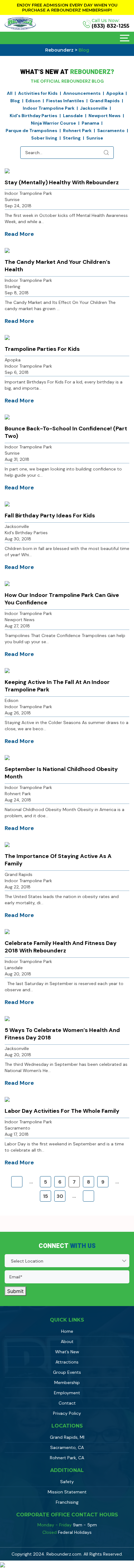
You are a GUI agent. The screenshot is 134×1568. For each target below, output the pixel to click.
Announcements (82, 93)
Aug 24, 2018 (18, 800)
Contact (67, 1403)
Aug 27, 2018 (17, 626)
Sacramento (111, 130)
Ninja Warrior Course (53, 123)
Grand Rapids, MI (67, 1437)
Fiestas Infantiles (65, 100)
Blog (15, 100)
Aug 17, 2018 (17, 1134)
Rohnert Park (77, 130)
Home (67, 1331)
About (67, 1341)
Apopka (114, 93)
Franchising (67, 1502)
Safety (67, 1481)
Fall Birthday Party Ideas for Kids (50, 515)
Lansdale (73, 115)
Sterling (72, 138)
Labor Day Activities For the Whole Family (62, 1111)
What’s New (67, 1352)
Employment (67, 1393)
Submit (15, 1291)
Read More (19, 234)
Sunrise (94, 138)
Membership (67, 1382)
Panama (90, 123)
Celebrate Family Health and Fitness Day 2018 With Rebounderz (61, 946)
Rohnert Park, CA (67, 1457)
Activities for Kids (38, 93)
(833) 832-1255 (110, 26)
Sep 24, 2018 (18, 206)
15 (45, 1196)
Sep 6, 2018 (17, 372)
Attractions (67, 1362)
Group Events (67, 1372)
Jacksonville (94, 108)
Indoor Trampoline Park (48, 108)
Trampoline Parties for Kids (42, 349)
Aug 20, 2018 (18, 974)
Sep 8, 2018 (17, 293)
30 (60, 1196)
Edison (33, 100)
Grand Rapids (105, 100)
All (9, 93)
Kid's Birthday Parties (33, 115)
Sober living (44, 138)
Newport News (105, 115)
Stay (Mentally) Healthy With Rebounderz (62, 182)
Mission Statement (67, 1492)
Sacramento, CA (67, 1447)
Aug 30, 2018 (18, 539)
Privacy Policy (67, 1413)
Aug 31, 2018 (17, 459)
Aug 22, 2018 (18, 887)
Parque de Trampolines (31, 130)
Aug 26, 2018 (18, 713)
